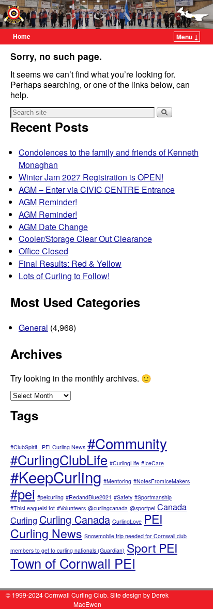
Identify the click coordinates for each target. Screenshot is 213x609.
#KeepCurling (55, 477)
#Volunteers (71, 508)
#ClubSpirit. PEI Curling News (47, 447)
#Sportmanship (153, 497)
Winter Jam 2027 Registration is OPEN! (91, 177)
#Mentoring (117, 481)
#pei (22, 493)
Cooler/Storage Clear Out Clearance (85, 239)
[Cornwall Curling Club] (106, 14)
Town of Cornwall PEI (72, 563)
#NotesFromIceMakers (161, 481)
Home (22, 36)
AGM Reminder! (48, 202)
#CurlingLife (124, 463)
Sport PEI (152, 547)
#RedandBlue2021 (89, 497)
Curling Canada (74, 519)
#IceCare (152, 463)
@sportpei (142, 508)
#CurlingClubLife (59, 459)
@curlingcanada (108, 508)
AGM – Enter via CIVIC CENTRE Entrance (97, 189)
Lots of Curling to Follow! (64, 276)
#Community (127, 443)
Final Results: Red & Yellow (70, 263)
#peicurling (50, 497)
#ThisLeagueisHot (32, 508)
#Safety (123, 497)
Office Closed (43, 251)
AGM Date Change (53, 227)
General (33, 327)
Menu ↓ (187, 36)
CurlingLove (127, 521)
